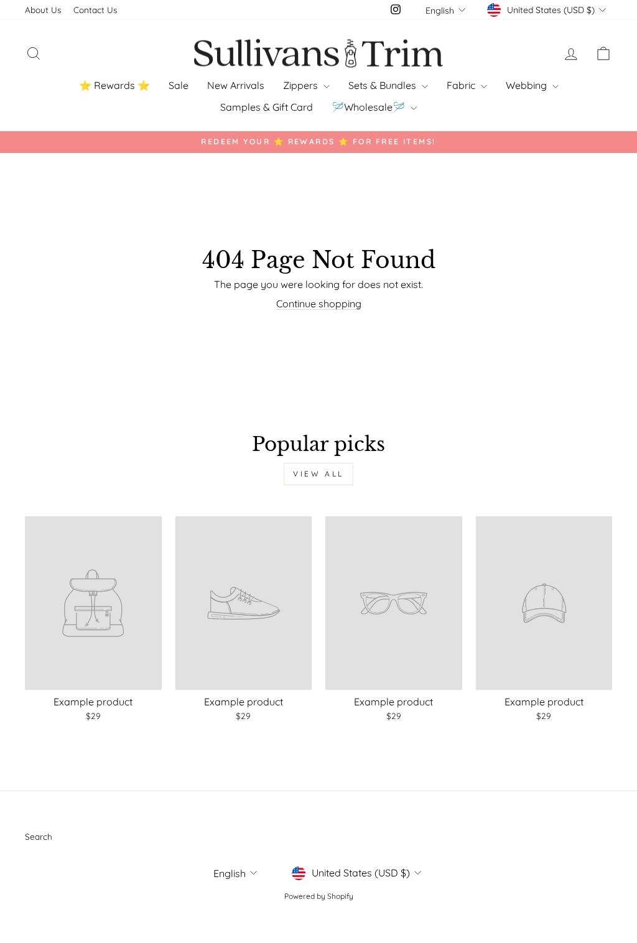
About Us (43, 9)
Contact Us (95, 9)
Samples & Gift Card (266, 107)
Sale (178, 85)
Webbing (527, 85)
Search (38, 836)
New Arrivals (235, 85)
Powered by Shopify (318, 896)
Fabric (462, 85)
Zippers (301, 85)
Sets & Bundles (383, 85)
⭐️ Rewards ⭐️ (114, 85)
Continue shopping (318, 303)
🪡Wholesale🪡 (369, 107)
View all (318, 473)
